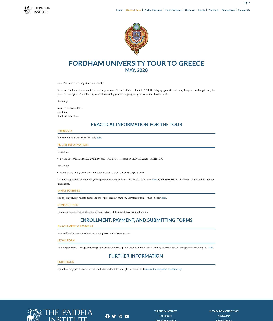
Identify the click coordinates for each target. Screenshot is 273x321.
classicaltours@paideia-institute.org (162, 269)
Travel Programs (173, 10)
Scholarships (228, 10)
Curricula (189, 10)
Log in (247, 2)
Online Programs (153, 10)
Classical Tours (133, 10)
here (99, 137)
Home (119, 10)
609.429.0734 (224, 315)
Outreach (213, 10)
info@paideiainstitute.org (223, 311)
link (211, 247)
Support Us (244, 10)
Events (201, 10)
